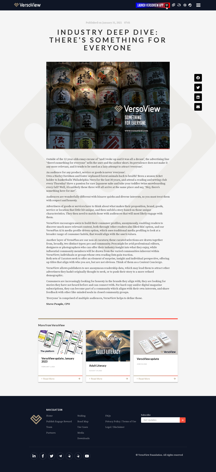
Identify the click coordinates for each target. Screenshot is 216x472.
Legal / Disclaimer (114, 427)
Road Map (82, 421)
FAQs (108, 415)
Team (49, 427)
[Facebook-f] (42, 456)
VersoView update (148, 358)
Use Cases (82, 427)
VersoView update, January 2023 (57, 360)
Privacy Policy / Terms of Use (120, 421)
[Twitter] (51, 456)
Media (80, 432)
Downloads (83, 438)
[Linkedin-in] (33, 456)
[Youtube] (86, 456)
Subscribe (146, 415)
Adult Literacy (97, 365)
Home (49, 415)
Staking (81, 415)
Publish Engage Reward (59, 421)
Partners (51, 432)
